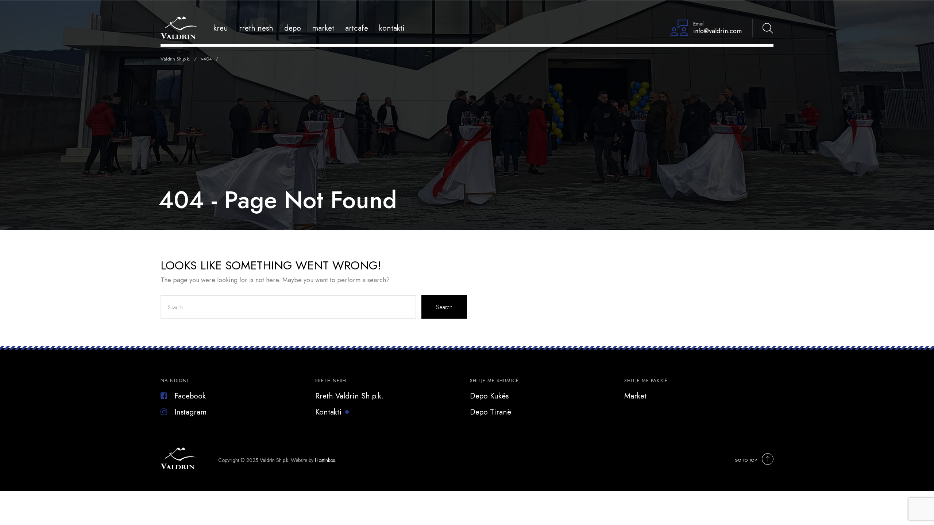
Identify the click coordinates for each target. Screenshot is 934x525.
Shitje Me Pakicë (646, 380)
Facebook (190, 395)
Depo (292, 27)
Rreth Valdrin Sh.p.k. (349, 395)
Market (323, 27)
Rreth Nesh (256, 27)
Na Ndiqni (174, 380)
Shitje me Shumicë (494, 380)
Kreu (220, 27)
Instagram (190, 412)
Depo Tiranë (490, 412)
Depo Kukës (489, 395)
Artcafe (356, 27)
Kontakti (392, 27)
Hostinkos (325, 460)
